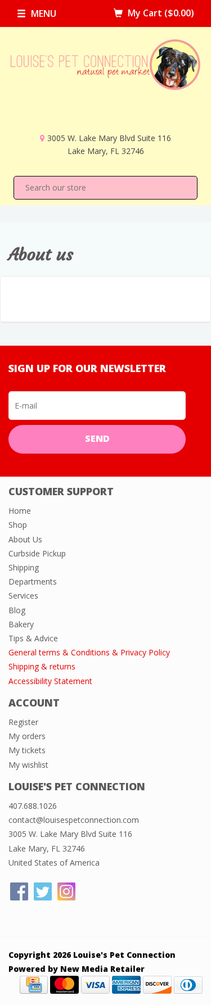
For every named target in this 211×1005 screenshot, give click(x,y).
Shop (17, 524)
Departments (32, 581)
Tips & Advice (33, 638)
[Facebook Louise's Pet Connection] (19, 891)
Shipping (23, 567)
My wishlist (28, 764)
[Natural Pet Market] (105, 85)
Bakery (21, 624)
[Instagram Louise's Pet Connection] (66, 891)
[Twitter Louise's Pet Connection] (43, 891)
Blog (16, 610)
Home (19, 510)
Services (23, 595)
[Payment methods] (34, 984)
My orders (27, 736)
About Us (25, 539)
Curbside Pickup (37, 553)
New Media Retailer (102, 968)
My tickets (27, 750)
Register (23, 722)
